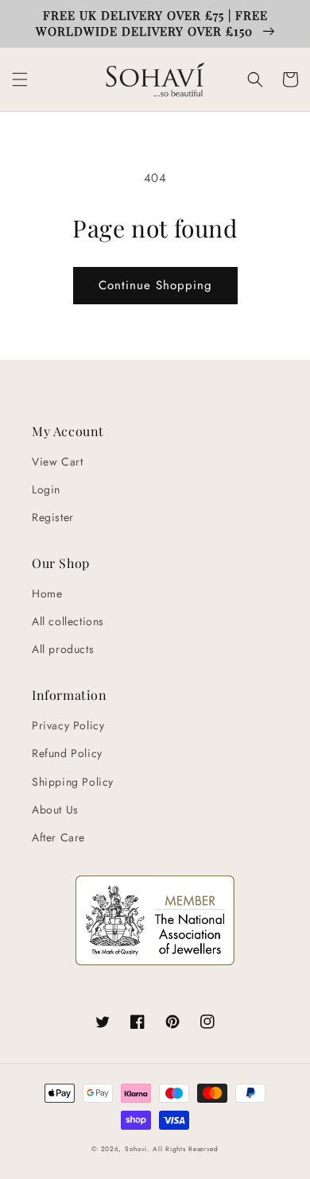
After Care (58, 837)
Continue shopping (155, 285)
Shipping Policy (73, 782)
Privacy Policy (68, 725)
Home (47, 593)
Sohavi (136, 1149)
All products (63, 649)
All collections (68, 621)
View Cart (57, 462)
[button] (19, 79)
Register (53, 517)
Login (46, 489)
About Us (55, 810)
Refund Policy (67, 753)
